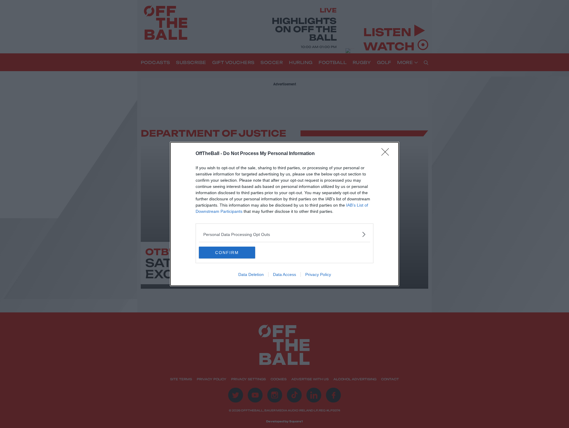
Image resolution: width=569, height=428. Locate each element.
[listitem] (284, 234)
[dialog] (284, 214)
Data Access (284, 274)
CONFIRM (227, 252)
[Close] (387, 153)
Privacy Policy (318, 274)
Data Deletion (251, 274)
